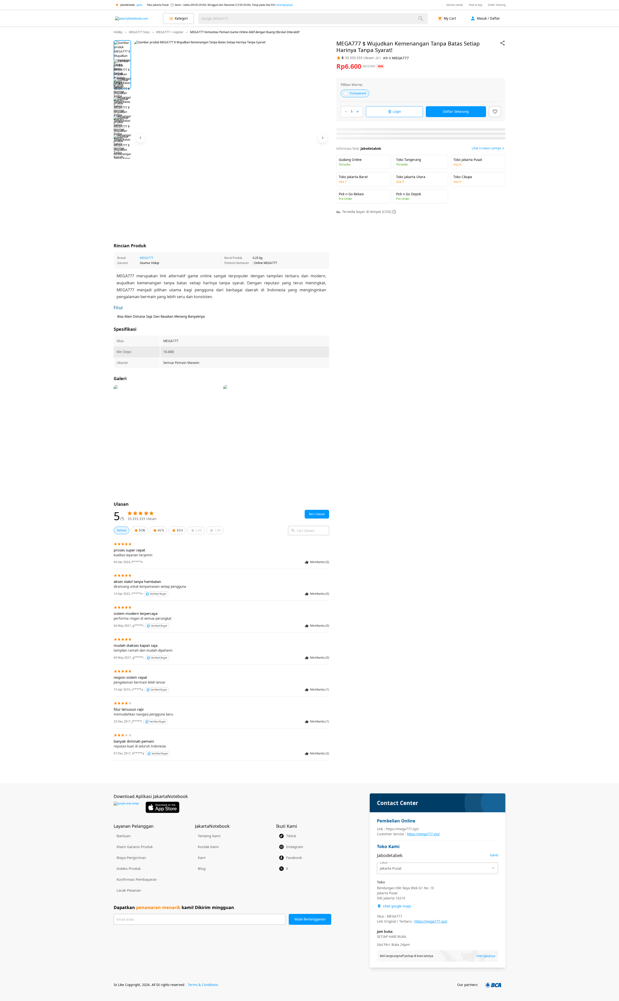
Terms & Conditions (203, 985)
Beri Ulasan (317, 514)
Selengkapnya (284, 5)
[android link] (126, 807)
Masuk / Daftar (488, 18)
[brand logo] (131, 18)
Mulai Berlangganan (310, 919)
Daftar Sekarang (456, 111)
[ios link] (162, 807)
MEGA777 (146, 258)
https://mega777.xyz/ (423, 834)
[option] (122, 49)
